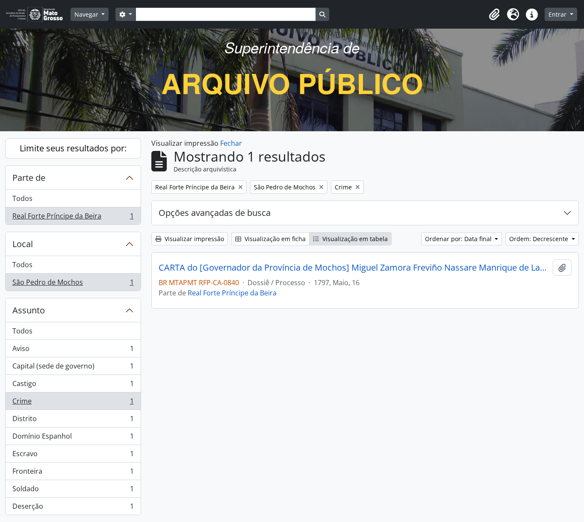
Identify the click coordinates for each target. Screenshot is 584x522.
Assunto (28, 310)
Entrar (558, 14)
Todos (22, 198)
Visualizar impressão (193, 239)
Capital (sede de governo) (73, 368)
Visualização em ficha (274, 239)
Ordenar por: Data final (459, 239)
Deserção (73, 508)
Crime (73, 403)
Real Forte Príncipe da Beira (73, 217)
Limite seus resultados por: (73, 148)
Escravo (73, 456)
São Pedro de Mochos (73, 284)
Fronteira (73, 473)
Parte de (28, 177)
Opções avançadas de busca (215, 212)
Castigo (73, 385)
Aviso (73, 350)
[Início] (38, 14)
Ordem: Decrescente (539, 239)
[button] (494, 14)
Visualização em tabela (354, 239)
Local (22, 244)
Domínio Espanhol (73, 438)
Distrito (73, 421)
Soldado (73, 491)
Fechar (231, 143)
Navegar (87, 14)
